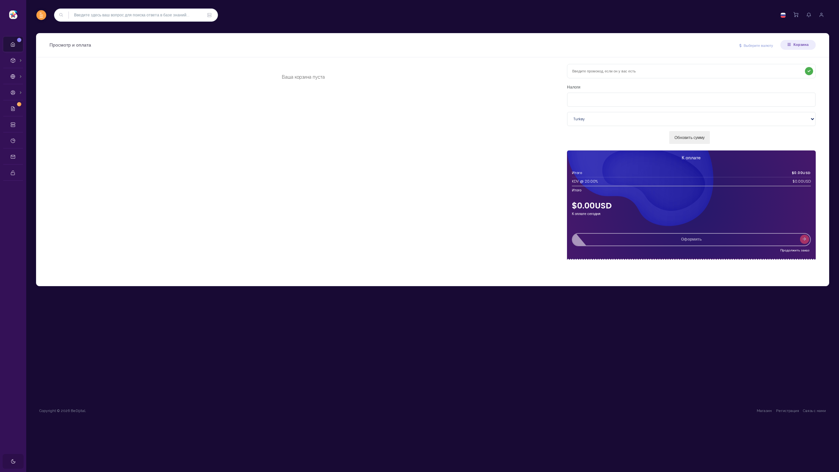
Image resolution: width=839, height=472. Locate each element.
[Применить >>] (809, 71)
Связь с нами (814, 411)
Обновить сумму (689, 137)
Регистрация (787, 411)
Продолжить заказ (795, 250)
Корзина (800, 44)
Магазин (764, 411)
